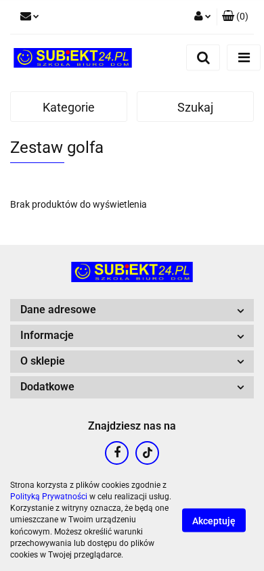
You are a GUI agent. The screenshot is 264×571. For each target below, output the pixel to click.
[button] (235, 17)
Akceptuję (214, 521)
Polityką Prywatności (48, 496)
